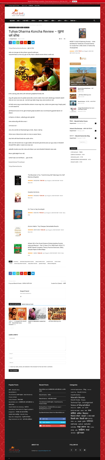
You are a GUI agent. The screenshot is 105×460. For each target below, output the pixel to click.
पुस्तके (84, 421)
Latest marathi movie (40, 261)
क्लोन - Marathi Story (14, 389)
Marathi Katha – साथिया (45, 394)
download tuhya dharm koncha (27, 261)
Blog (84, 389)
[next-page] (12, 328)
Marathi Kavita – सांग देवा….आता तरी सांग (86, 101)
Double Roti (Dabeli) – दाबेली (58, 283)
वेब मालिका (92, 427)
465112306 (37, 229)
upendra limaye (42, 263)
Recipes (83, 400)
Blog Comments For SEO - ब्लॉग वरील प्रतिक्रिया (20, 419)
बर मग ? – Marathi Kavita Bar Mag (80, 136)
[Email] (29, 42)
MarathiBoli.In (12, 392)
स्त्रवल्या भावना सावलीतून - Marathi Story (18, 414)
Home (10, 25)
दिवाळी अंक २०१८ (86, 418)
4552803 (36, 195)
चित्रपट (22, 27)
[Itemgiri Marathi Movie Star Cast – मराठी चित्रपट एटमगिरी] (73, 109)
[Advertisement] (66, 12)
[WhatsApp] (18, 42)
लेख (88, 427)
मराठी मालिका (73, 427)
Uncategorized (87, 402)
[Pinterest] (21, 42)
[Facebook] (10, 42)
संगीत (76, 430)
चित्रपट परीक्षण (37, 5)
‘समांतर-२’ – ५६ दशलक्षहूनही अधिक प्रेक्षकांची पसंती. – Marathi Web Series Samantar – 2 (17, 323)
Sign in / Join (24, 5)
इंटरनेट (86, 407)
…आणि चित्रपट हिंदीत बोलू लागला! (54, 321)
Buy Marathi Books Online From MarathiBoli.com (51, 412)
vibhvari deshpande (51, 263)
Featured (89, 389)
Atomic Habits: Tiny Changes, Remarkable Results (43, 226)
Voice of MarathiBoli (80, 405)
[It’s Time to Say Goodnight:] (17, 215)
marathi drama (75, 395)
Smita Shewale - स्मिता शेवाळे (16, 399)
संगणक (72, 430)
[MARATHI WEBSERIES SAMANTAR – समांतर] (37, 314)
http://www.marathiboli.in (25, 293)
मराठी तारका (74, 424)
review (10, 263)
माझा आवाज (12, 20)
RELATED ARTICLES (15, 304)
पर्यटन (65, 20)
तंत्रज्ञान (46, 20)
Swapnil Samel (13, 38)
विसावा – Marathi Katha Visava (79, 121)
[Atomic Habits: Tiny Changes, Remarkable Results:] (17, 232)
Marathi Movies (16, 25)
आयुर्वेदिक (79, 407)
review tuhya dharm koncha (20, 263)
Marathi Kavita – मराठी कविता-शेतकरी (47, 398)
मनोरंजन (33, 20)
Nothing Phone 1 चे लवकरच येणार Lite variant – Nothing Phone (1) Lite (50, 407)
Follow (63, 422)
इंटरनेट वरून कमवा (75, 410)
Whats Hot (73, 407)
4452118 (36, 212)
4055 (35, 253)
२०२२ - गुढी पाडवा (77, 433)
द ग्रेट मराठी (25, 20)
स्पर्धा (18, 20)
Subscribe (62, 425)
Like (64, 418)
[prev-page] (10, 328)
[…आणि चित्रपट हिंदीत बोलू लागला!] (57, 314)
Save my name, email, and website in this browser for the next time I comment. (31, 366)
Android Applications (76, 389)
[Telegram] (33, 42)
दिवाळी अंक (73, 20)
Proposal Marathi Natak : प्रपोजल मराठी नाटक (20, 283)
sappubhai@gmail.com (44, 450)
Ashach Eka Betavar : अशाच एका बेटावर (81, 128)
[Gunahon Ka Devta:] (17, 198)
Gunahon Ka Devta (33, 192)
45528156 (36, 180)
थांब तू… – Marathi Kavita (78, 82)
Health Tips (73, 392)
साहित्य (52, 20)
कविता (73, 413)
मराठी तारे (80, 424)
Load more (82, 142)
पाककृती (79, 421)
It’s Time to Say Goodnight (36, 209)
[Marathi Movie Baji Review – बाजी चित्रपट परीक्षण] (73, 89)
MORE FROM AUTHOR (27, 304)
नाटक (72, 421)
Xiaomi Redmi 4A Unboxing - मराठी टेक (19, 407)
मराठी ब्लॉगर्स (87, 424)
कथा (86, 410)
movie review (57, 261)
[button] (94, 21)
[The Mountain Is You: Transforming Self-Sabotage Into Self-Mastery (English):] (17, 181)
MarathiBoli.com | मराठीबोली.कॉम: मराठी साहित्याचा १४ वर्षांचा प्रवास (52, 390)
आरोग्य (59, 20)
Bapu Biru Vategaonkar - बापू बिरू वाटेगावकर (19, 416)
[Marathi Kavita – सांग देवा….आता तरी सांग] (73, 103)
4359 (76, 51)
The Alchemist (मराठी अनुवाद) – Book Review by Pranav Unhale (51, 402)
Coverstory (15, 261)
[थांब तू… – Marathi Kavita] (83, 76)
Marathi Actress (81, 392)
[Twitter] (14, 42)
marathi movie (49, 261)
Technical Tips (76, 402)
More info (30, 182)
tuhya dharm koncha (32, 263)
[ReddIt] (25, 42)
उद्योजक (40, 20)
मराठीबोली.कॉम (31, 5)
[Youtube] (84, 450)
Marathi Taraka (75, 400)
